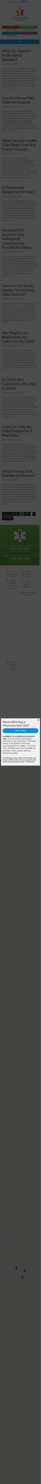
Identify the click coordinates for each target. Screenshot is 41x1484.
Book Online (20, 731)
